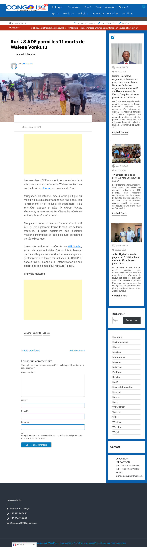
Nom (24, 400)
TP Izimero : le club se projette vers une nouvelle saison (126, 177)
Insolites (127, 13)
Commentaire (28, 372)
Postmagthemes (118, 543)
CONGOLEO (27, 63)
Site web (25, 422)
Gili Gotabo (74, 246)
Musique (68, 13)
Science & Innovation (105, 13)
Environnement (105, 7)
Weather (116, 422)
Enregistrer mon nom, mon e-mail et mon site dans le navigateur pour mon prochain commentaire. (51, 436)
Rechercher (118, 313)
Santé (87, 7)
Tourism (116, 412)
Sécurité (37, 332)
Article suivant (77, 350)
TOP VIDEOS (118, 407)
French (20, 544)
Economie (73, 7)
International (118, 357)
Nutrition (117, 367)
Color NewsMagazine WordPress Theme (87, 543)
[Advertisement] (53, 154)
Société (123, 7)
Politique (57, 7)
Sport (55, 13)
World (115, 432)
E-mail (24, 411)
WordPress (117, 427)
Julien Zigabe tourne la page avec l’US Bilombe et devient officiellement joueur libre (126, 259)
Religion (83, 13)
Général (28, 332)
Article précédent (30, 350)
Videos (115, 417)
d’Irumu (46, 188)
